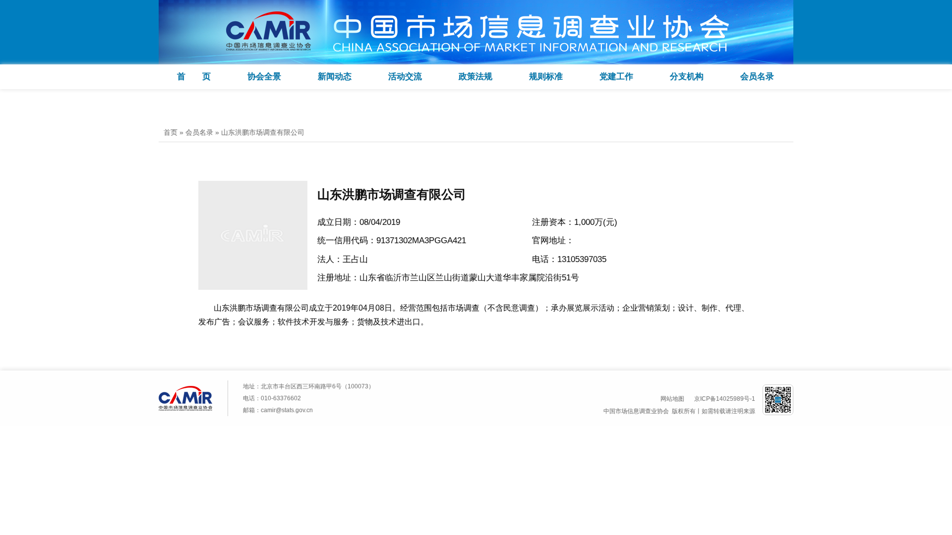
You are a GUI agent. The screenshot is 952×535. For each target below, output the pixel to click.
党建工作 (616, 76)
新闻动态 (335, 76)
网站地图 (672, 398)
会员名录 (757, 76)
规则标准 (546, 76)
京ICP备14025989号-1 (724, 398)
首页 (171, 132)
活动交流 (405, 76)
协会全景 (264, 76)
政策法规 (475, 76)
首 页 (194, 76)
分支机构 (687, 76)
